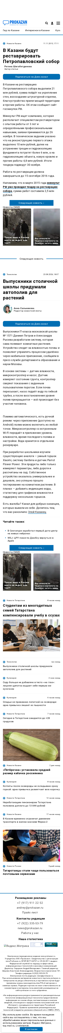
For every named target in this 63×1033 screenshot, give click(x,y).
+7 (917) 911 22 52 (30, 903)
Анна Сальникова (24, 308)
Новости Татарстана (16, 600)
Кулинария (11, 678)
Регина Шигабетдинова (18, 66)
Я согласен (31, 1029)
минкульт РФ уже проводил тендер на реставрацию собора (31, 186)
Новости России (14, 866)
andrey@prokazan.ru (30, 907)
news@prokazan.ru (30, 928)
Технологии (12, 274)
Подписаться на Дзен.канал (31, 76)
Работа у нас (30, 933)
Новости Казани (14, 43)
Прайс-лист (30, 912)
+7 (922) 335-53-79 (30, 923)
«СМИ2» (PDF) (53, 1010)
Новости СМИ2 (11, 207)
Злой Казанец (37, 511)
